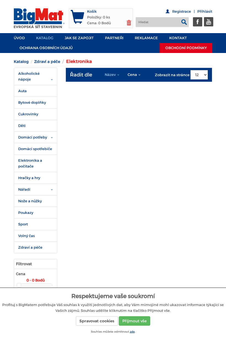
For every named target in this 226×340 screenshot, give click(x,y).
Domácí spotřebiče (35, 149)
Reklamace (146, 38)
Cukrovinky (28, 114)
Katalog (44, 38)
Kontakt (178, 38)
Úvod (19, 38)
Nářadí (24, 189)
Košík (92, 11)
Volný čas (26, 235)
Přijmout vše (134, 320)
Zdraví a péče (47, 61)
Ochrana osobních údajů (46, 48)
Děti (22, 125)
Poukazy (25, 212)
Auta (22, 91)
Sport (23, 224)
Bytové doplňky (32, 102)
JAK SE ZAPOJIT (79, 38)
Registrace (181, 11)
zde (132, 331)
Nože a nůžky (30, 201)
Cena (133, 74)
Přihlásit (204, 11)
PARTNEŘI (114, 38)
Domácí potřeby (32, 137)
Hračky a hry (29, 178)
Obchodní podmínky (186, 48)
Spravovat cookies (96, 320)
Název (111, 74)
